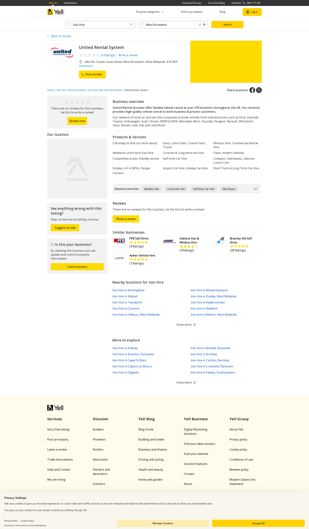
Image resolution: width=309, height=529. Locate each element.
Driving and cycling (151, 459)
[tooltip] (204, 24)
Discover (101, 419)
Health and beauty (150, 469)
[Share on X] (259, 90)
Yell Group (239, 419)
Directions (86, 66)
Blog (222, 12)
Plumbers (99, 439)
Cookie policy (238, 449)
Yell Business (70, 3)
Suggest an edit (65, 228)
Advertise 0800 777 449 (246, 3)
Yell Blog (146, 419)
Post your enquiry (191, 12)
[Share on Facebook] (252, 90)
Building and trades (151, 439)
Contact (189, 474)
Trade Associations (60, 459)
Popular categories (148, 12)
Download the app (191, 3)
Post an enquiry (57, 439)
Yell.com (53, 3)
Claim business (77, 267)
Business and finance (152, 449)
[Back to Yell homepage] (56, 12)
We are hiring (56, 480)
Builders (98, 429)
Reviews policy (239, 469)
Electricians (100, 459)
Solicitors (99, 484)
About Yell (236, 429)
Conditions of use (241, 459)
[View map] (77, 169)
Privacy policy (238, 439)
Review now (77, 121)
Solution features (195, 464)
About (188, 484)
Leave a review (57, 449)
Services (54, 419)
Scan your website (196, 454)
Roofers (98, 449)
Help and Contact (58, 469)
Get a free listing (216, 3)
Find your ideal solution (199, 444)
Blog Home (145, 429)
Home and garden (150, 480)
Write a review (128, 55)
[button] (131, 24)
